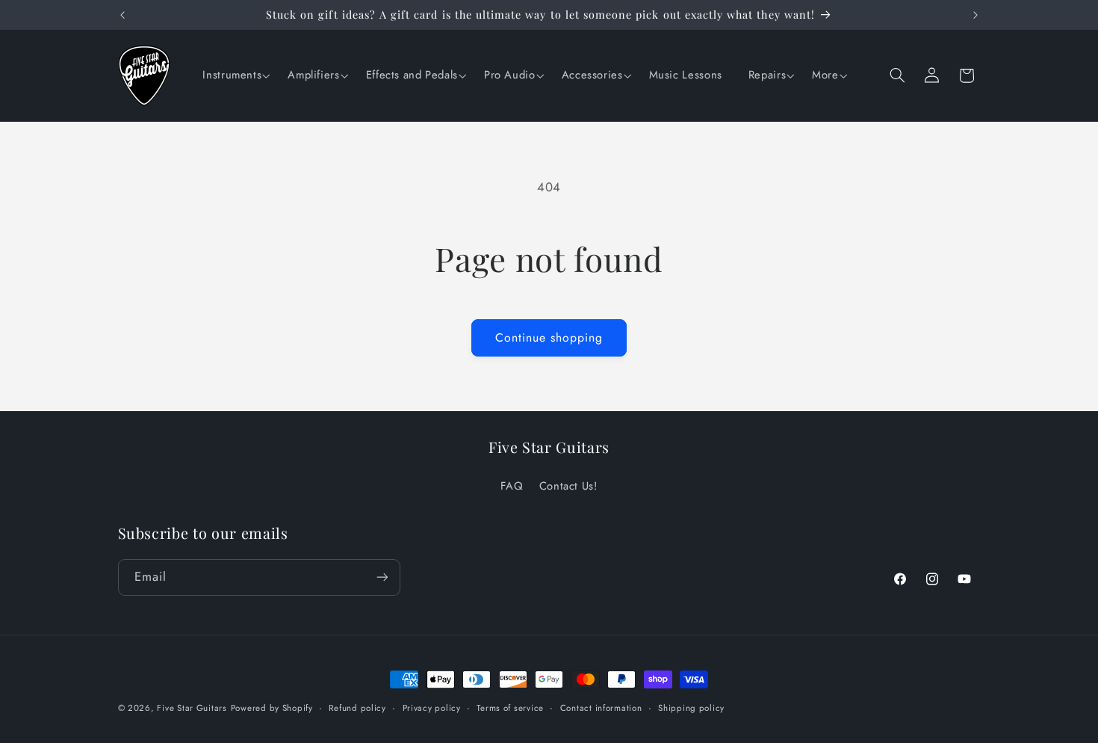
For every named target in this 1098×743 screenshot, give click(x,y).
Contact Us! (568, 486)
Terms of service (510, 708)
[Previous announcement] (122, 15)
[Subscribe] (382, 576)
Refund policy (357, 708)
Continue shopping (549, 337)
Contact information (601, 708)
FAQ (511, 486)
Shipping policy (691, 708)
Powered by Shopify (272, 708)
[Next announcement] (975, 15)
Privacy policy (432, 708)
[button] (233, 75)
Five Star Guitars (192, 708)
